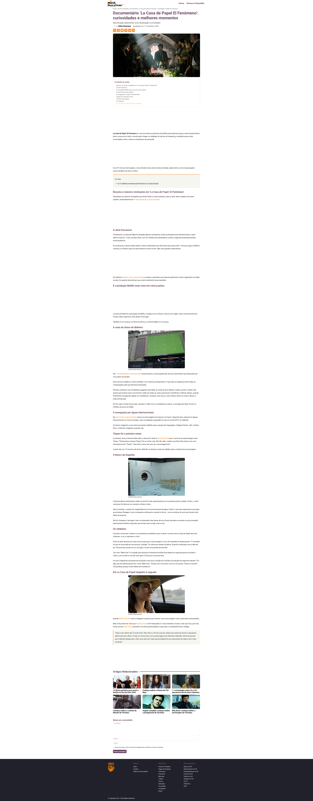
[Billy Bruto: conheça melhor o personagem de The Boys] (186, 702)
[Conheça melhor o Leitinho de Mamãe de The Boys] (127, 702)
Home (181, 3)
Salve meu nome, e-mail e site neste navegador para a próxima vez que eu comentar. (139, 747)
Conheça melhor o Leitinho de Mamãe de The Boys (125, 711)
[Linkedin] (129, 30)
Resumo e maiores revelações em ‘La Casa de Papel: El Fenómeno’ (136, 85)
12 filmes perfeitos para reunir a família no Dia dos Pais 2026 (126, 691)
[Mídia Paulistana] (114, 26)
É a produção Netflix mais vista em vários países (131, 90)
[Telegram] (122, 30)
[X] (125, 30)
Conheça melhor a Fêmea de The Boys (156, 691)
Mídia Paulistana (124, 26)
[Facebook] (114, 30)
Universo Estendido (195, 3)
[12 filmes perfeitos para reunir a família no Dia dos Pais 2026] (127, 681)
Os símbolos (120, 101)
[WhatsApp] (118, 30)
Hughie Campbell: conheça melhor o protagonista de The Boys (156, 711)
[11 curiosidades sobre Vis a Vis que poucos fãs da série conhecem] (186, 681)
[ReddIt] (133, 30)
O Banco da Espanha (122, 99)
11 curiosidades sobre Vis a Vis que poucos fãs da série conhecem (185, 691)
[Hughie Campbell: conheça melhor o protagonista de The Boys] (157, 702)
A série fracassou (121, 87)
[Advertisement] (156, 119)
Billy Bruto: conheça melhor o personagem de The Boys (183, 711)
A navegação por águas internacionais (128, 94)
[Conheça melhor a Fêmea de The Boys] (157, 681)
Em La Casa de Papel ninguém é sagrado (128, 103)
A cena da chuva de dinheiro (124, 92)
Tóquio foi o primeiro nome (124, 97)
